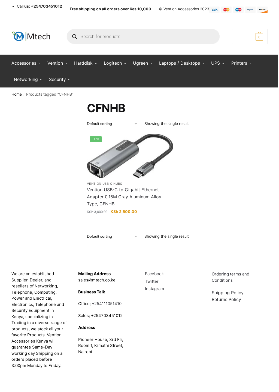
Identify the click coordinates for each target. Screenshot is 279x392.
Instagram (154, 288)
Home (16, 94)
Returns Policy (226, 299)
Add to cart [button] (130, 222)
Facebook (154, 273)
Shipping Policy (228, 292)
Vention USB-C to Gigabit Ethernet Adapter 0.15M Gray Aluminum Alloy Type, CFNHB (124, 196)
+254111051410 (107, 303)
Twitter (152, 281)
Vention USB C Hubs (104, 184)
